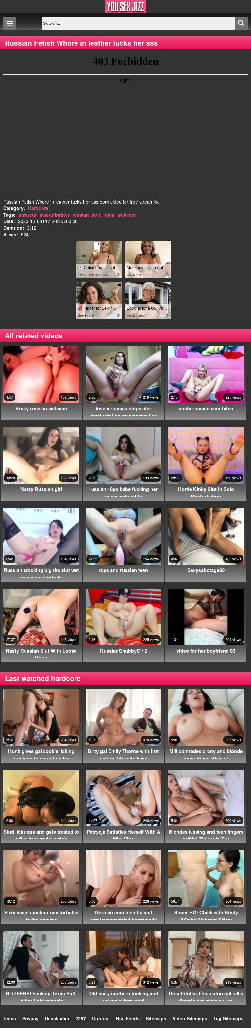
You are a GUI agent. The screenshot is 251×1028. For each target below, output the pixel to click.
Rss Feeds (128, 1018)
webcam (126, 214)
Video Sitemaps (190, 1018)
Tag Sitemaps (228, 1018)
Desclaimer (57, 1018)
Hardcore (38, 208)
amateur (28, 214)
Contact (101, 1018)
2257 (80, 1018)
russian (80, 214)
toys (109, 214)
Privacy (30, 1018)
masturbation (54, 214)
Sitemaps (156, 1018)
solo (97, 214)
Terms (9, 1018)
